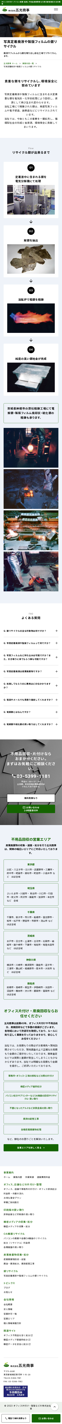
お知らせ (8, 1292)
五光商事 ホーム (11, 63)
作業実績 (29, 1177)
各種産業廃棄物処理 (31, 1129)
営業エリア (9, 1318)
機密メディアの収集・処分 (17, 1226)
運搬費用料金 (43, 1177)
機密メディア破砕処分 (31, 1086)
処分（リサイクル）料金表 (17, 1243)
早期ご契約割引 (11, 1202)
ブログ (7, 1287)
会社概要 (8, 1304)
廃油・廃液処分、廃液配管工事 (19, 1263)
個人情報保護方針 (12, 1323)
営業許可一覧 (10, 1314)
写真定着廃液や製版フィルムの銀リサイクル (23, 66)
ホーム (7, 1177)
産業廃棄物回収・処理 (15, 1259)
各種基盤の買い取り (13, 1247)
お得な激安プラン (12, 1198)
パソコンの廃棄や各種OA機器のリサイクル (25, 1238)
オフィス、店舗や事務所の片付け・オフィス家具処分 (30, 1189)
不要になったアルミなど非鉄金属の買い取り (31, 1108)
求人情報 (8, 1309)
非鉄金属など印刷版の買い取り (19, 1214)
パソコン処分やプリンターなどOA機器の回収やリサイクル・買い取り (31, 1097)
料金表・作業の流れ (13, 1193)
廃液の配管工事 (31, 1118)
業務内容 (17, 1177)
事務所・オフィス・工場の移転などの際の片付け (31, 1075)
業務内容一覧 (28, 63)
